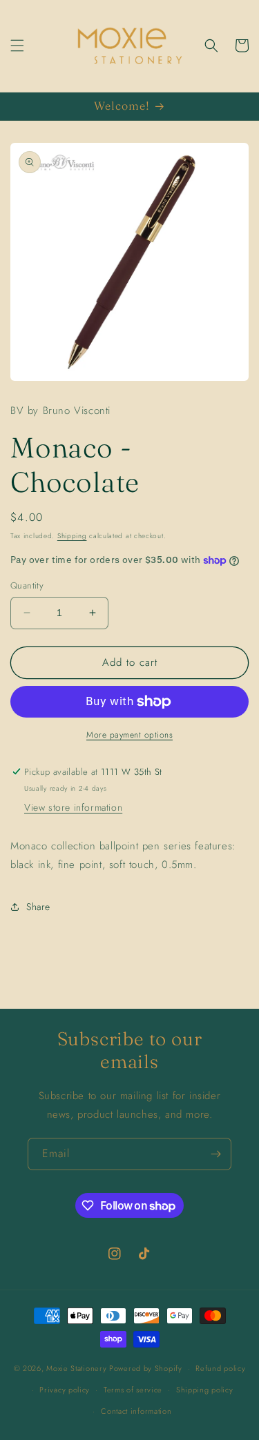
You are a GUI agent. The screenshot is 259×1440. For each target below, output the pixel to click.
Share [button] (38, 907)
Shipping (72, 536)
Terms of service (133, 1389)
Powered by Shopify (145, 1368)
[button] (17, 45)
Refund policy (220, 1368)
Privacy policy (64, 1389)
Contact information (136, 1411)
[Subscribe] (215, 1154)
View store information (73, 807)
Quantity (27, 585)
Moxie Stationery (76, 1368)
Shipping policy (204, 1389)
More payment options (129, 735)
